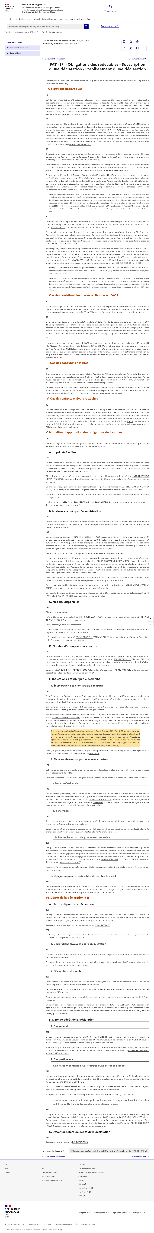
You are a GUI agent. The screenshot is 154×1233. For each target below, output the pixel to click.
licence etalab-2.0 (54, 1230)
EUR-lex (81, 1184)
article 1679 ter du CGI (91, 914)
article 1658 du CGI (56, 917)
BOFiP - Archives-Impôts (80, 19)
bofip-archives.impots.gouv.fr (52, 1180)
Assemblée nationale (85, 1169)
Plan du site (47, 1224)
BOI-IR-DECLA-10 (102, 925)
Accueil (8, 19)
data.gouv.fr (138, 1212)
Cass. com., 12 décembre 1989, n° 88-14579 (96, 745)
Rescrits (63, 19)
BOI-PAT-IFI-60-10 (80, 1142)
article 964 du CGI (92, 346)
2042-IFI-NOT (130, 585)
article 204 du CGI (55, 1081)
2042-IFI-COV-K (93, 129)
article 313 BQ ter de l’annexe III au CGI (101, 886)
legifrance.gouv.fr (120, 1212)
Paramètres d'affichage (86, 1224)
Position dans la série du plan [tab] (19, 48)
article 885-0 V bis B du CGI (68, 197)
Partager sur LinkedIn (137, 48)
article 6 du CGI (62, 348)
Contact (8, 1172)
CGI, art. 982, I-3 (74, 1081)
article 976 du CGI (137, 248)
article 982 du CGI (138, 714)
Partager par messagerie (144, 48)
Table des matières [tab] (14, 42)
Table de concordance (49, 1172)
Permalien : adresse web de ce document (137, 41)
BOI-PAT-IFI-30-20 (84, 260)
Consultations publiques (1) (45, 19)
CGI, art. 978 (91, 159)
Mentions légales (33, 1224)
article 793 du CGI (114, 251)
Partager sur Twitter (130, 48)
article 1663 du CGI (126, 917)
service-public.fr (101, 1212)
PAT (31, 32)
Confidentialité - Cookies (63, 1224)
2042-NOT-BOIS (129, 486)
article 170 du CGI (112, 102)
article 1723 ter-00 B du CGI (65, 717)
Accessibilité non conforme (14, 1224)
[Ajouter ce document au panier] (130, 41)
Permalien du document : (53, 1150)
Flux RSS (44, 1169)
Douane (81, 1180)
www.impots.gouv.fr (55, 108)
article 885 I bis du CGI (132, 268)
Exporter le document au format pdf (124, 41)
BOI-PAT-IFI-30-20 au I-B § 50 (128, 263)
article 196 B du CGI (134, 412)
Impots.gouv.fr (83, 1192)
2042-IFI (91, 105)
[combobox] (45, 26)
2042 (48, 542)
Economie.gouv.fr (84, 1188)
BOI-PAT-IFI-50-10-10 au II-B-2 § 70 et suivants (113, 1094)
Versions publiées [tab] (14, 53)
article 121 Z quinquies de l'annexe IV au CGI (65, 938)
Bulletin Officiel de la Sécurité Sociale (91, 1172)
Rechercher (86, 26)
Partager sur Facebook (124, 48)
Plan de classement (22, 19)
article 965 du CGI (114, 714)
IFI (38, 32)
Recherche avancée (110, 26)
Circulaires (82, 1176)
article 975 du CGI (99, 799)
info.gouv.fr (83, 1212)
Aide (6, 1169)
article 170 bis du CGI (79, 144)
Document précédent (55, 58)
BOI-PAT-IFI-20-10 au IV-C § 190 (117, 379)
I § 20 (130, 421)
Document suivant (138, 58)
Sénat (80, 1196)
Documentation (47, 1176)
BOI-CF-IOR (94, 753)
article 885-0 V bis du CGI (118, 194)
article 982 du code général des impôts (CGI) (68, 80)
